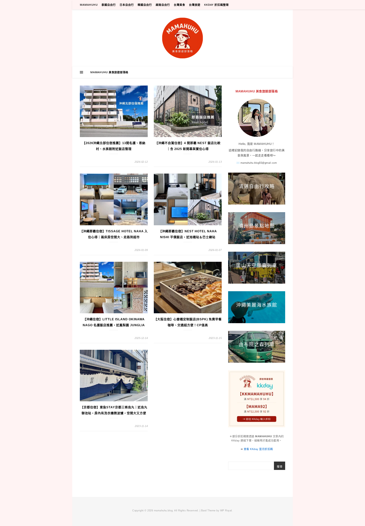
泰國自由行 (109, 4)
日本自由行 (127, 4)
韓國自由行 (145, 4)
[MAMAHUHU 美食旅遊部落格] (182, 38)
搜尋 (279, 466)
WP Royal (226, 510)
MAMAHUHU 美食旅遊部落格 (109, 72)
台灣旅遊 (194, 4)
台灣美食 (179, 4)
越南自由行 (163, 4)
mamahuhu (89, 4)
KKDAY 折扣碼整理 (216, 4)
